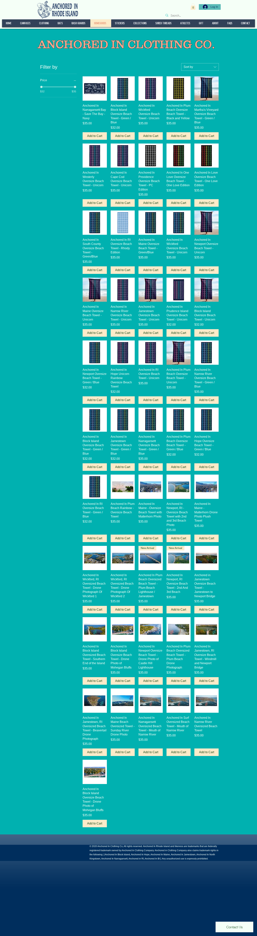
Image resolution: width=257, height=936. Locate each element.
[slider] (41, 87)
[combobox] (200, 67)
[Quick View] (95, 88)
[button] (193, 6)
